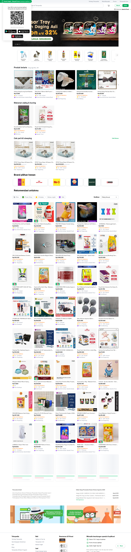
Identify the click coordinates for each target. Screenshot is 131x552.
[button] (122, 9)
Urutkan (96, 197)
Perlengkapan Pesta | (44, 523)
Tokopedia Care (124, 1)
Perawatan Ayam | (46, 518)
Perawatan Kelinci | (26, 522)
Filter (17, 197)
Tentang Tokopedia (94, 1)
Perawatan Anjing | (37, 518)
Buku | (26, 523)
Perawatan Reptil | (45, 522)
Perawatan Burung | (17, 520)
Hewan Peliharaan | (27, 518)
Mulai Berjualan (106, 1)
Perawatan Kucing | (36, 522)
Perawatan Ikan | (16, 522)
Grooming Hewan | (17, 518)
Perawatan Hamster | (28, 520)
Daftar (125, 5)
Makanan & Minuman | (33, 523)
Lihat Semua (115, 138)
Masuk (118, 5)
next (117, 28)
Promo (115, 1)
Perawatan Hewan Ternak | (40, 520)
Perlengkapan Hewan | (18, 523)
